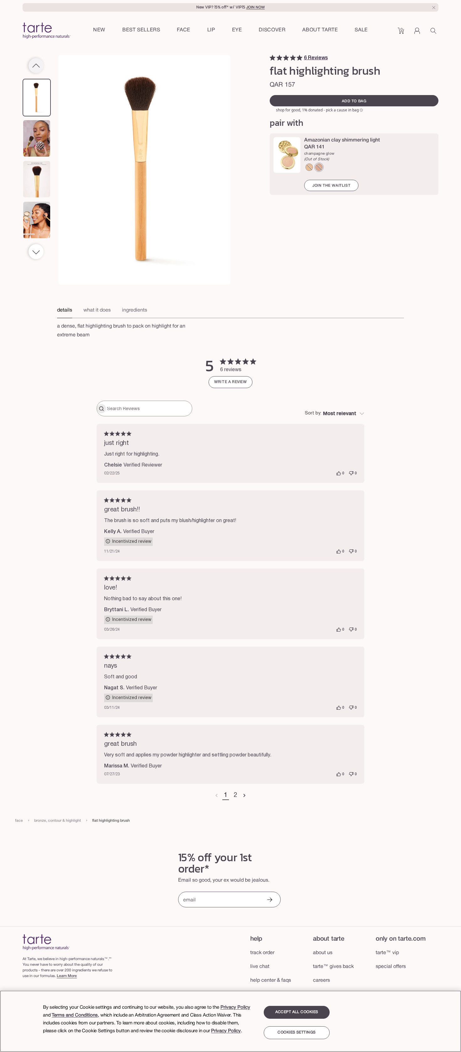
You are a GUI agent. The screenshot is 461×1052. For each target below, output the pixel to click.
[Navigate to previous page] (216, 795)
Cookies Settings (296, 1032)
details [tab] (64, 310)
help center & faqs (270, 980)
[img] (272, 58)
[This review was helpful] (339, 473)
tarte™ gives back (333, 966)
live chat (259, 966)
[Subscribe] (269, 900)
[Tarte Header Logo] (47, 31)
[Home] (46, 942)
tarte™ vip (387, 953)
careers (321, 980)
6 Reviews (316, 58)
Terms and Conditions (75, 1015)
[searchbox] (149, 408)
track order (262, 953)
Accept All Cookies (296, 1012)
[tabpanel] (230, 328)
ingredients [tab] (134, 310)
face (19, 820)
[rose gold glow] (319, 167)
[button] (183, 30)
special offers (391, 966)
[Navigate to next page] (244, 795)
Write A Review (230, 382)
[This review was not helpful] (351, 473)
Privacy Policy (235, 1007)
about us (322, 953)
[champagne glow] (309, 167)
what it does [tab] (97, 310)
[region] (230, 1021)
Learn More (67, 976)
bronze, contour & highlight (57, 820)
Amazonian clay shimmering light (342, 140)
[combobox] (334, 413)
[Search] (434, 33)
